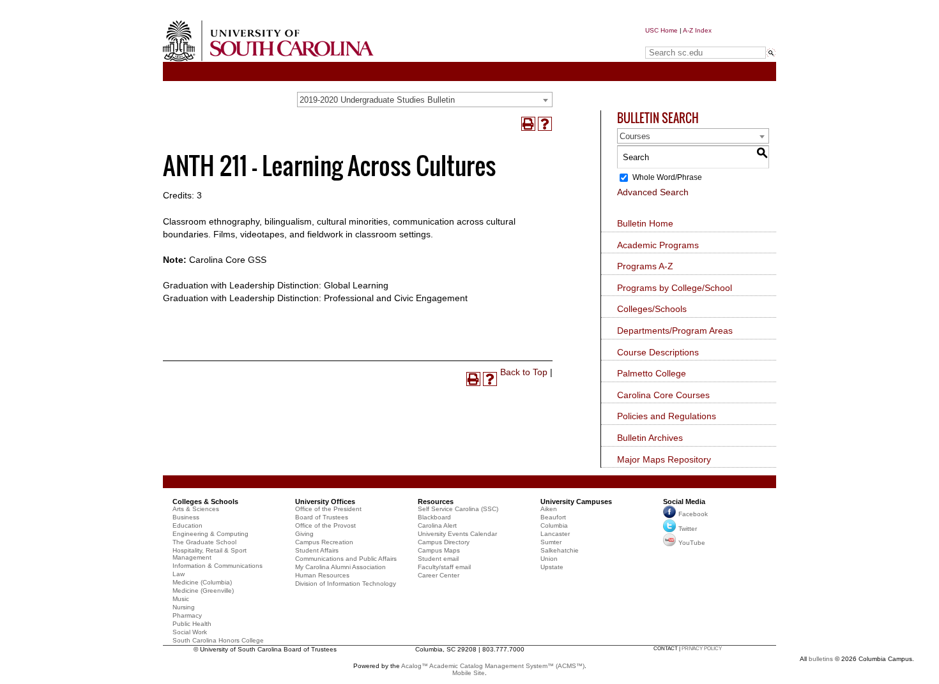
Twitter (687, 528)
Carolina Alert (437, 525)
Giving (304, 533)
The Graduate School (204, 542)
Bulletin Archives (650, 438)
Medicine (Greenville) (203, 590)
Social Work (189, 632)
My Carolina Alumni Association (340, 566)
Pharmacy (187, 615)
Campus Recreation (324, 542)
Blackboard (434, 517)
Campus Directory (444, 542)
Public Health (191, 623)
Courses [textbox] (635, 136)
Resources (436, 501)
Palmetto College (651, 373)
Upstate (551, 566)
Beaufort (553, 517)
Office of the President (328, 508)
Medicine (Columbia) (202, 582)
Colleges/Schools (652, 309)
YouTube (691, 542)
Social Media (684, 501)
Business (185, 517)
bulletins (821, 658)
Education (187, 525)
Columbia (554, 525)
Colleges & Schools (205, 501)
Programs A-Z (645, 266)
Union (549, 558)
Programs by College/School (674, 288)
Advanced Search (653, 192)
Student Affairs (317, 550)
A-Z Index (697, 30)
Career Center (438, 575)
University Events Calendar (457, 533)
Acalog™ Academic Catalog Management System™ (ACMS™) (492, 665)
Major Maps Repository (664, 459)
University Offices (325, 501)
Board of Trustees (321, 517)
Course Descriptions (658, 352)
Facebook (693, 513)
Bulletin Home (645, 223)
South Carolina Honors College (218, 640)
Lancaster (555, 533)
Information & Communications (217, 565)
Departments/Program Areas (675, 330)
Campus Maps (439, 550)
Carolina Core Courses (663, 395)
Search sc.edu (677, 40)
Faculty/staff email (444, 566)
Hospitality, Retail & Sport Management (209, 554)
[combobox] (425, 99)
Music (180, 598)
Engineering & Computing (210, 533)
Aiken (548, 508)
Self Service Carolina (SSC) (458, 508)
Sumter (550, 542)
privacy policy (702, 648)
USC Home (661, 30)
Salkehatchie (559, 550)
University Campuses (576, 501)
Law (178, 573)
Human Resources (322, 575)
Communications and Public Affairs (346, 558)
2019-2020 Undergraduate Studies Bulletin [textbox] (377, 100)
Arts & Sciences (195, 508)
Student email (438, 558)
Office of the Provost (325, 525)
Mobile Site (468, 672)
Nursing (183, 607)
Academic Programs (658, 245)
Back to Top (523, 372)
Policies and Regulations (666, 416)
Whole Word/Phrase (667, 177)
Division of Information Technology (345, 583)
